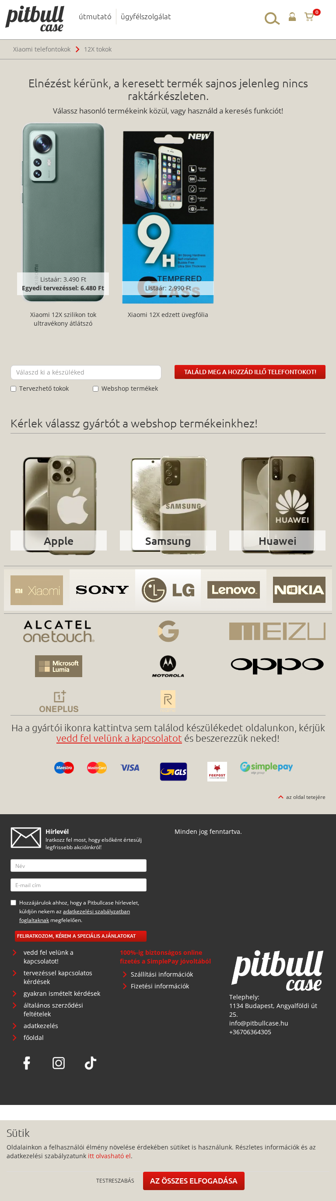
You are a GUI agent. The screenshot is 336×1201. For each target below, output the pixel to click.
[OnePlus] (58, 701)
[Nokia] (299, 590)
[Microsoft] (58, 666)
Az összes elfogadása (194, 1181)
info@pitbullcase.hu (258, 1023)
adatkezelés (41, 1026)
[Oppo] (277, 666)
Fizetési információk (160, 986)
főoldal (34, 1037)
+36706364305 (250, 1032)
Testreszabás (115, 1180)
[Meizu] (277, 631)
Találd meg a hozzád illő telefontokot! (250, 372)
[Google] (168, 631)
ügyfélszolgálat (146, 16)
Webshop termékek (130, 388)
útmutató (95, 16)
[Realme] (168, 701)
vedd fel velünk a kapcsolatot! (49, 956)
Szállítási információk (162, 974)
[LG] (168, 590)
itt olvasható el (109, 1156)
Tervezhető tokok (44, 388)
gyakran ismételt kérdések (62, 993)
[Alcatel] (58, 631)
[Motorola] (168, 666)
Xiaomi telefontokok (41, 49)
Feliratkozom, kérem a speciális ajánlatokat (76, 935)
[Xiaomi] (37, 590)
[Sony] (102, 590)
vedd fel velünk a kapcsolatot (119, 737)
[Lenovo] (233, 590)
